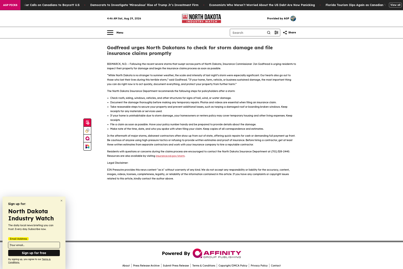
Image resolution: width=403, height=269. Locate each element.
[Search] (268, 32)
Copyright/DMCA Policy (233, 265)
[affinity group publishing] (87, 138)
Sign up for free (34, 253)
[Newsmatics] (87, 146)
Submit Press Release (176, 265)
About (126, 265)
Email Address (18, 238)
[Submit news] (87, 123)
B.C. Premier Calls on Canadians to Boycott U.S (45, 5)
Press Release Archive (146, 265)
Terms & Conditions (203, 265)
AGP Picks (10, 5)
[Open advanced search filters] (276, 32)
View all (395, 4)
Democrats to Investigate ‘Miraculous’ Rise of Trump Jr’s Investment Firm (144, 5)
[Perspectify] (87, 131)
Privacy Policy (259, 265)
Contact (276, 265)
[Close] (61, 200)
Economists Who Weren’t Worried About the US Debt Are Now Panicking (262, 5)
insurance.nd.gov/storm (170, 155)
